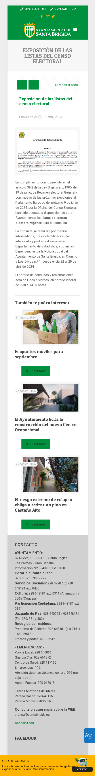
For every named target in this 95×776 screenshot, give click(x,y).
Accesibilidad (24, 723)
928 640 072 (65, 9)
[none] (47, 151)
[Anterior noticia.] (22, 85)
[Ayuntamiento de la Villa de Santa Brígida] (47, 33)
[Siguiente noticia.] (33, 85)
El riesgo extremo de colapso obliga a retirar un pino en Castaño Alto (43, 505)
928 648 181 (35, 9)
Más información (43, 769)
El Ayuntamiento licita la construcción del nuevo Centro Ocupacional (45, 424)
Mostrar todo (68, 85)
